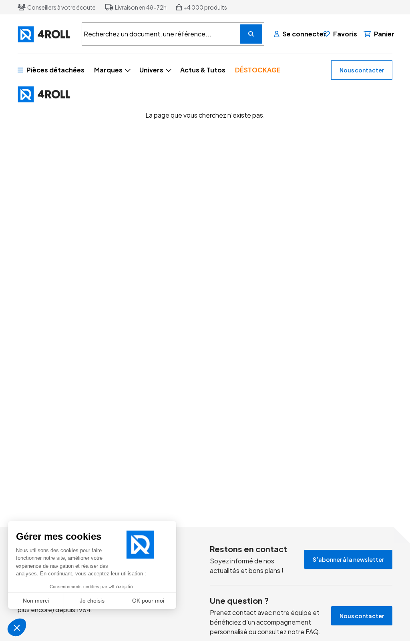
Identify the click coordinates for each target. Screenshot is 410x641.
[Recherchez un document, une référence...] (251, 34)
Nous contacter (362, 70)
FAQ (312, 631)
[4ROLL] (45, 34)
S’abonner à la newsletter (348, 559)
